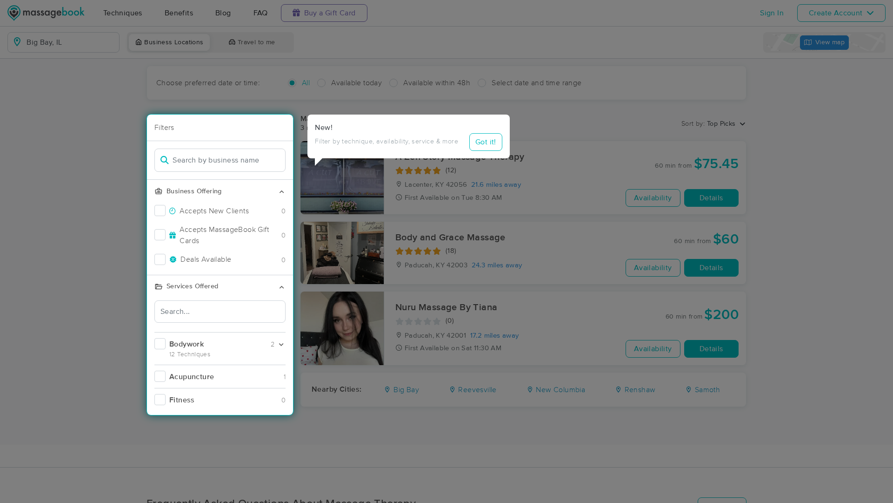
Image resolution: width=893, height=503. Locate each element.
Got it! (485, 142)
